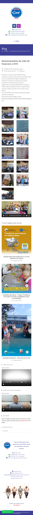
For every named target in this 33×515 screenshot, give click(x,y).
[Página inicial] (2, 51)
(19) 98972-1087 (14, 33)
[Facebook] (14, 26)
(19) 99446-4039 (14, 31)
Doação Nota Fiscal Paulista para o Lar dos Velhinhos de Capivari (16, 257)
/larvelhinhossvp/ (17, 471)
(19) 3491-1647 (17, 29)
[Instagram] (19, 26)
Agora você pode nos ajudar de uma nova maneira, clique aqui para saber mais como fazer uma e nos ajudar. (16, 420)
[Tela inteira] (29, 215)
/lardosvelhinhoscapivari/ (17, 473)
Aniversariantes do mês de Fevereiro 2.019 (20, 51)
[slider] (15, 215)
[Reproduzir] (4, 215)
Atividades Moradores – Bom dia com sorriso (16, 358)
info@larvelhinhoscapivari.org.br (13, 69)
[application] (16, 209)
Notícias (22, 71)
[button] (16, 209)
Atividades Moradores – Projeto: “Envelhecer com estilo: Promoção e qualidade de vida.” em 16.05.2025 (16, 296)
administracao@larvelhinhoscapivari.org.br (17, 35)
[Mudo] (26, 215)
